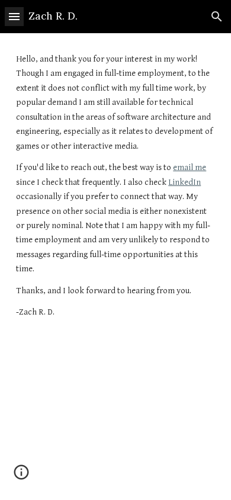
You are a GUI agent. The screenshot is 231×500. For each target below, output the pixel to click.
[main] (115, 186)
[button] (14, 16)
